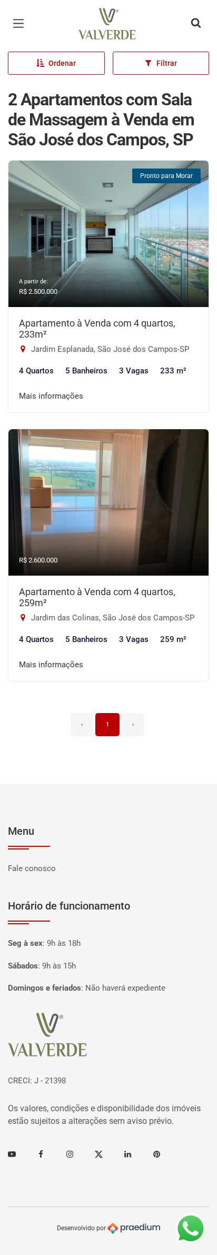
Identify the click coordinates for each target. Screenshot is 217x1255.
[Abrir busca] (195, 23)
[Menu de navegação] (21, 24)
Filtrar (166, 63)
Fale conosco (32, 868)
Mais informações (51, 396)
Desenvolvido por (82, 1228)
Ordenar (62, 63)
